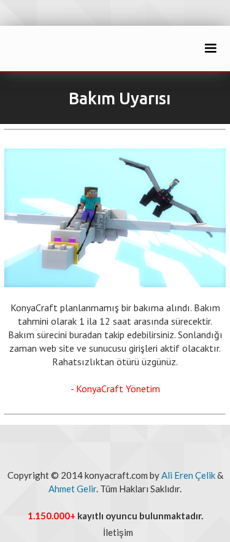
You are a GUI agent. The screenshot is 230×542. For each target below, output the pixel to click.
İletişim (118, 532)
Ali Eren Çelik (188, 475)
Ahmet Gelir (72, 488)
